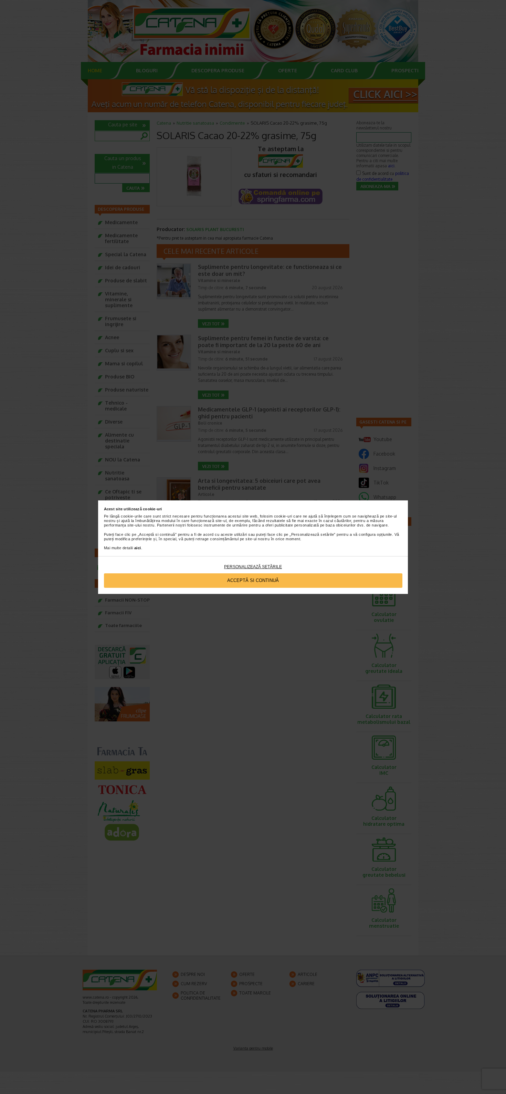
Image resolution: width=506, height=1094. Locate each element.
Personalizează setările (253, 566)
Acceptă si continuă (253, 580)
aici (137, 548)
